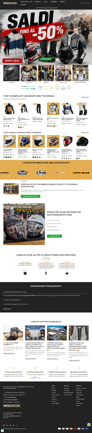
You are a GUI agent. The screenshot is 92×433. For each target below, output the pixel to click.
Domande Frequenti (69, 392)
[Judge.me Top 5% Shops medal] (63, 87)
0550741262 (13, 397)
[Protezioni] (46, 73)
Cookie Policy (79, 403)
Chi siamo (66, 388)
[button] (38, 1)
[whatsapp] (89, 424)
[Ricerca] (82, 3)
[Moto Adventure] (10, 3)
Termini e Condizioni (81, 388)
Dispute (78, 405)
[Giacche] (29, 73)
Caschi (53, 388)
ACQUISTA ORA (46, 59)
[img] (46, 257)
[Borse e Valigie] (80, 73)
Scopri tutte (7, 309)
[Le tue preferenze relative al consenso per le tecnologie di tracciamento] (2, 430)
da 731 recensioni (46, 259)
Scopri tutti (85, 97)
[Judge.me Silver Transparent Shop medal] (57, 87)
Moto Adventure (12, 428)
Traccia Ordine (67, 394)
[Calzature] (63, 73)
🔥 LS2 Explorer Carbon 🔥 (10, 344)
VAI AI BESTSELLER (54, 236)
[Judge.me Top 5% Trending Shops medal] (69, 87)
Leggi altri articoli (8, 353)
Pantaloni (54, 390)
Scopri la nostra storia (31, 196)
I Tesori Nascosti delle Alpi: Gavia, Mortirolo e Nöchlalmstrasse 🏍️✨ (56, 346)
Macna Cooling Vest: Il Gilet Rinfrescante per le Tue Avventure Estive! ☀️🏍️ (77, 346)
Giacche (54, 392)
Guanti (53, 397)
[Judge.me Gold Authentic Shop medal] (46, 87)
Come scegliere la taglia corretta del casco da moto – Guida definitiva (35, 345)
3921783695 (14, 399)
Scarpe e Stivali (55, 394)
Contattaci (66, 390)
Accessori (54, 399)
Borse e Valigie (55, 403)
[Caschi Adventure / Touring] (11, 73)
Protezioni (54, 401)
